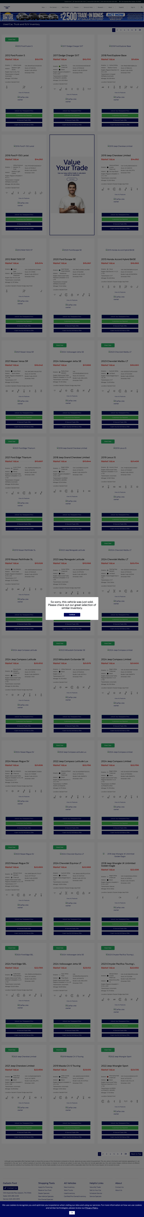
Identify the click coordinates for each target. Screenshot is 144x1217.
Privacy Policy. (91, 1208)
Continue (72, 614)
